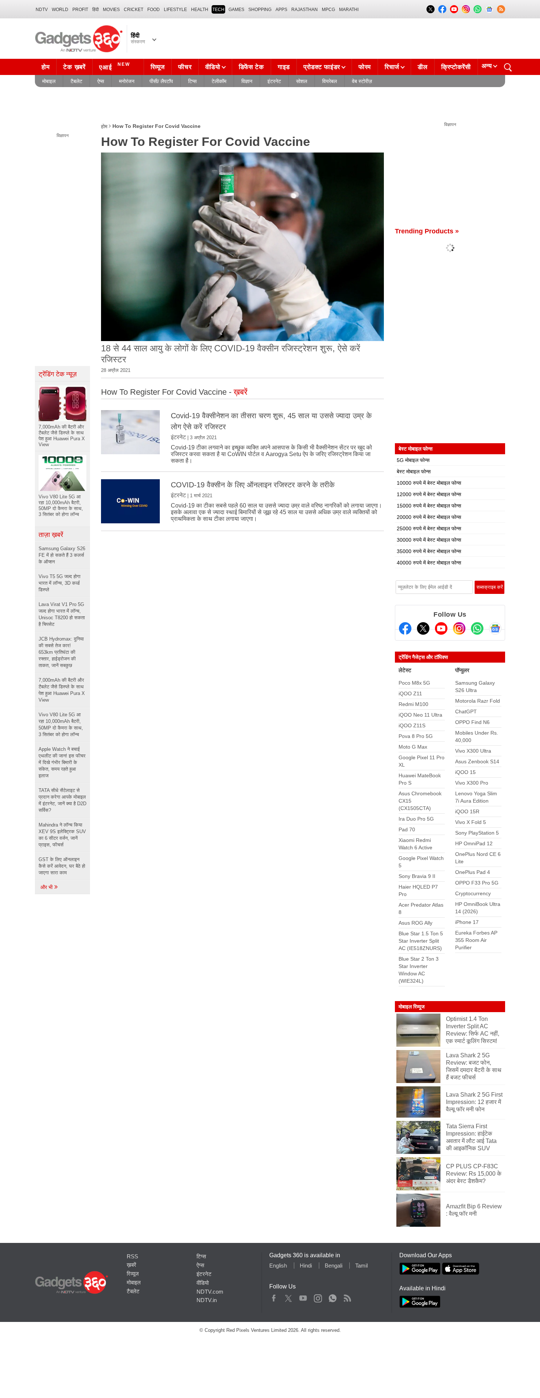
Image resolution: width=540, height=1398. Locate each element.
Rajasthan (304, 9)
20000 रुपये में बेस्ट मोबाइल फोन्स (429, 517)
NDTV (42, 9)
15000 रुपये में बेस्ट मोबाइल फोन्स (429, 506)
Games (236, 9)
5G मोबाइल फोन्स (413, 460)
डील (422, 67)
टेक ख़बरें (74, 67)
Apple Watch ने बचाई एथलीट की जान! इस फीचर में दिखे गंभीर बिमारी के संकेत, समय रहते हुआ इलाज (62, 762)
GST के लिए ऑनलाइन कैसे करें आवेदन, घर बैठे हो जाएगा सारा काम (62, 866)
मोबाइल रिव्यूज (412, 1007)
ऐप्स (100, 81)
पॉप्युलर (462, 670)
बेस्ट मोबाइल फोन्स (414, 471)
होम (46, 67)
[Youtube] (441, 628)
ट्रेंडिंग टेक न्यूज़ (58, 374)
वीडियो (212, 67)
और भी (47, 887)
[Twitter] (423, 628)
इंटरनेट (274, 81)
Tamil (361, 1265)
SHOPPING (259, 9)
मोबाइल (48, 81)
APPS (281, 9)
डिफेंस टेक (251, 67)
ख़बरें (131, 1265)
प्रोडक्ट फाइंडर (321, 67)
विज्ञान (246, 81)
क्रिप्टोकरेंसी (456, 67)
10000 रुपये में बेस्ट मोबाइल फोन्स (429, 483)
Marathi (349, 9)
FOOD (153, 9)
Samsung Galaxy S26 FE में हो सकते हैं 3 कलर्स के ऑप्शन (62, 555)
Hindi (306, 1265)
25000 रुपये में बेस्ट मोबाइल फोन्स (429, 528)
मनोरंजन (126, 81)
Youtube (303, 1297)
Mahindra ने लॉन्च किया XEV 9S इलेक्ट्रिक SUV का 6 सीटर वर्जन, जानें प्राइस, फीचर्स (62, 834)
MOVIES (111, 9)
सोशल (301, 81)
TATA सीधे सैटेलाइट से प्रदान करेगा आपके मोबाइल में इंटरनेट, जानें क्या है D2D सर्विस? (62, 800)
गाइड (284, 67)
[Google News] (495, 628)
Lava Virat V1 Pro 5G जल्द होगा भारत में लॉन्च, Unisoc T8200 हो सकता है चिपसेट (62, 614)
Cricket (133, 9)
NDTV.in (207, 1300)
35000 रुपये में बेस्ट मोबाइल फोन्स (429, 551)
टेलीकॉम (219, 81)
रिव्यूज (158, 67)
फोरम (365, 67)
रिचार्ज (392, 67)
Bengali (333, 1265)
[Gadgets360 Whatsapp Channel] (477, 628)
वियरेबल (329, 81)
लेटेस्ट (405, 670)
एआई (114, 66)
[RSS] (501, 9)
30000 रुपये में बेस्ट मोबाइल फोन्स (429, 540)
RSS (132, 1256)
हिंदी (95, 9)
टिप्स (192, 81)
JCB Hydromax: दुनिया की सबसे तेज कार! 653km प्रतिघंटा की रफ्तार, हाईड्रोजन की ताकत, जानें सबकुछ (61, 652)
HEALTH (199, 9)
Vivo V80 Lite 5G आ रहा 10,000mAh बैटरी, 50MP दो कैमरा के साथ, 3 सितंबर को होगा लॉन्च (61, 724)
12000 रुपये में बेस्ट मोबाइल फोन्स (429, 494)
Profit (80, 9)
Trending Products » (427, 231)
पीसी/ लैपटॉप (161, 81)
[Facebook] (405, 628)
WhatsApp (332, 1297)
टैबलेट (76, 81)
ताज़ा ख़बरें (51, 534)
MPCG (328, 9)
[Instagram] (459, 628)
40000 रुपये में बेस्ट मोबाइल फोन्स (429, 563)
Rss (347, 1297)
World (60, 9)
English (278, 1265)
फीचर (184, 67)
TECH (218, 9)
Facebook (273, 1297)
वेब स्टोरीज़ (362, 81)
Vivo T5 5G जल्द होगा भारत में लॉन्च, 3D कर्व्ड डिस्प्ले (59, 583)
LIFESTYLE (175, 9)
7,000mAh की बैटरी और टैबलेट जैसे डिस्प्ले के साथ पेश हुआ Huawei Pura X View (62, 690)
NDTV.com (210, 1291)
